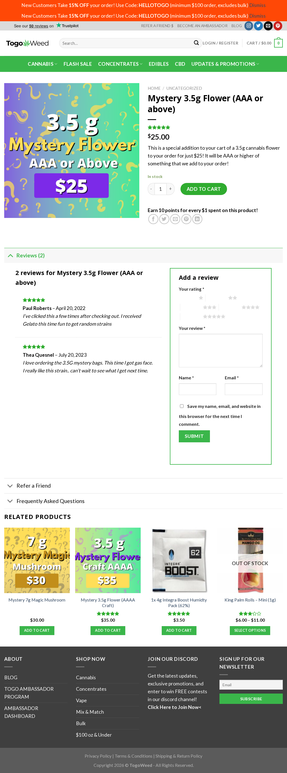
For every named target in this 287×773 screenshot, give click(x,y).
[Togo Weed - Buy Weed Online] (27, 43)
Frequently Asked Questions (51, 501)
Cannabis (41, 64)
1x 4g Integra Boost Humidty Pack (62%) (179, 602)
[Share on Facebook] (153, 219)
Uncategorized (184, 88)
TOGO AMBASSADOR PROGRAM (29, 693)
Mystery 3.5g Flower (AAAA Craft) (108, 602)
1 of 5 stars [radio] (187, 297)
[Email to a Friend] (175, 219)
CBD (180, 64)
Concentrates (118, 64)
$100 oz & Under (94, 735)
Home (154, 88)
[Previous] (4, 586)
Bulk (81, 723)
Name (186, 377)
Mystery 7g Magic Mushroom (36, 599)
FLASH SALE (78, 64)
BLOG (237, 25)
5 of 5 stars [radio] (191, 316)
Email (232, 377)
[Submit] (196, 43)
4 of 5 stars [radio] (230, 307)
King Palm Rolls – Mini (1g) (250, 599)
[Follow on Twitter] (258, 25)
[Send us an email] (268, 25)
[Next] (282, 586)
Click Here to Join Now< (175, 707)
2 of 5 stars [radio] (216, 297)
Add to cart (204, 189)
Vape (81, 700)
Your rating (191, 289)
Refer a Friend (34, 485)
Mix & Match (90, 712)
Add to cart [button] (37, 630)
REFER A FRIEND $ (157, 25)
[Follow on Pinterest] (278, 25)
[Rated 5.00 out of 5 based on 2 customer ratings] (215, 127)
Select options (250, 630)
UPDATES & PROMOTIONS (223, 64)
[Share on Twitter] (164, 219)
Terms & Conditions (133, 755)
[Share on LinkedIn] (197, 219)
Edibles (159, 64)
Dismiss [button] (257, 5)
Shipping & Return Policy (179, 755)
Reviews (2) (31, 255)
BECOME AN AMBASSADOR (202, 25)
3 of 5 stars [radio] (191, 307)
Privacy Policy (98, 755)
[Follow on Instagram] (248, 25)
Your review (192, 328)
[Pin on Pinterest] (186, 219)
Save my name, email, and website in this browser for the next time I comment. (220, 415)
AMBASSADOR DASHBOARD (21, 712)
